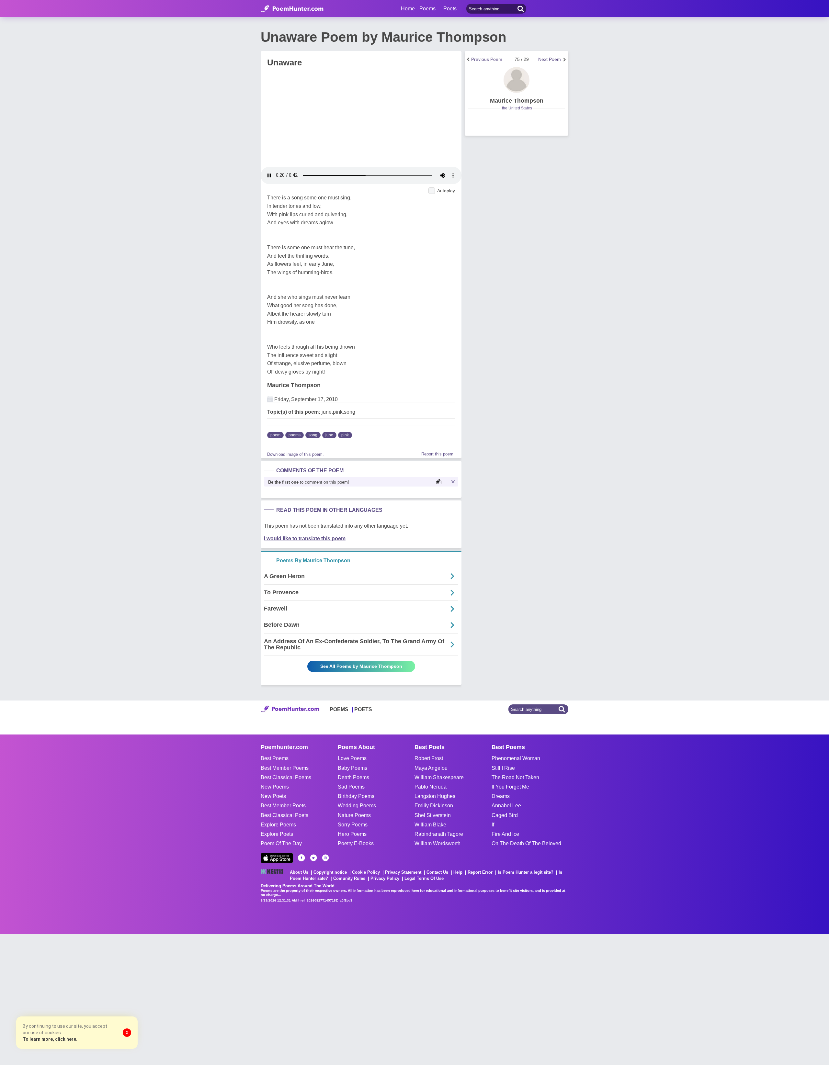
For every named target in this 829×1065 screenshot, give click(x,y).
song (313, 435)
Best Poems (275, 758)
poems (295, 435)
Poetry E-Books (356, 843)
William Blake (430, 824)
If (493, 824)
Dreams (501, 796)
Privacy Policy (384, 878)
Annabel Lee (506, 805)
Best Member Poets (283, 805)
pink (345, 435)
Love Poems (352, 758)
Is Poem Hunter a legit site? (525, 872)
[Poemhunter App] (277, 858)
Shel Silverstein (432, 815)
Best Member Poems (285, 768)
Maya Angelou (431, 768)
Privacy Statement (403, 872)
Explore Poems (278, 824)
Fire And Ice (505, 834)
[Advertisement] (97, 999)
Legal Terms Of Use (424, 878)
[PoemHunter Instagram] (325, 857)
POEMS (339, 709)
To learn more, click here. (50, 1039)
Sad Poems (351, 787)
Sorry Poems (353, 824)
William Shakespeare (439, 777)
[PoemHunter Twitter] (313, 857)
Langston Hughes (434, 796)
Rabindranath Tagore (438, 834)
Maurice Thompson (294, 385)
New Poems (275, 787)
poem (275, 435)
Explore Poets (277, 834)
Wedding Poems (357, 805)
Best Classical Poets (284, 815)
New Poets (273, 796)
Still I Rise (503, 768)
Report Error (480, 872)
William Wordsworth (437, 843)
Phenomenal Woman (516, 758)
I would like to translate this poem (305, 538)
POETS (363, 709)
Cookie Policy (366, 872)
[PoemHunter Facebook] (301, 857)
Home (408, 8)
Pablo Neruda (430, 787)
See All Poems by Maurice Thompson (361, 666)
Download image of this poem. (295, 454)
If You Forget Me (510, 787)
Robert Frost (428, 758)
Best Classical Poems (286, 777)
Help (457, 872)
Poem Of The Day (281, 843)
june (329, 435)
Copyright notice (330, 872)
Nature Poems (354, 815)
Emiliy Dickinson (433, 805)
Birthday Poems (356, 796)
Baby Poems (352, 768)
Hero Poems (352, 834)
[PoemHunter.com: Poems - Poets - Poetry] (292, 8)
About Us (299, 872)
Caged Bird (505, 815)
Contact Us (437, 872)
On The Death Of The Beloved (526, 843)
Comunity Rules (349, 878)
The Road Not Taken (515, 777)
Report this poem (437, 454)
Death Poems (353, 777)
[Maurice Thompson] (516, 80)
